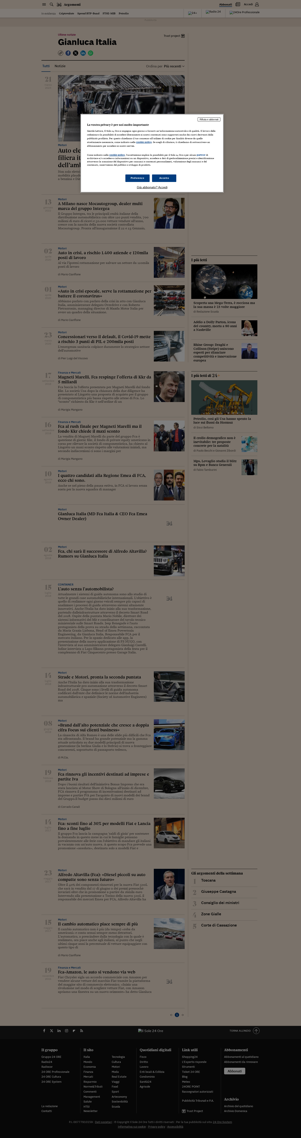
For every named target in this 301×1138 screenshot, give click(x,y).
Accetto (164, 178)
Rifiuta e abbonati (209, 119)
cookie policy (144, 142)
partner (201, 155)
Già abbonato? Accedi (152, 187)
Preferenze (137, 178)
